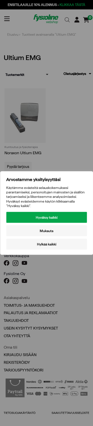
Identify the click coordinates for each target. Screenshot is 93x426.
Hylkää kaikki (46, 244)
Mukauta (46, 231)
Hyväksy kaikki (47, 217)
